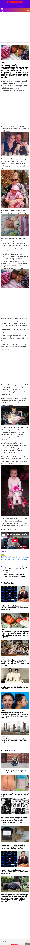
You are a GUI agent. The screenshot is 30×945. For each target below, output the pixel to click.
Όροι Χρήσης (6, 941)
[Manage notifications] (27, 942)
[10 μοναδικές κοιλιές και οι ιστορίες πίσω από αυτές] (15, 783)
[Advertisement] (15, 27)
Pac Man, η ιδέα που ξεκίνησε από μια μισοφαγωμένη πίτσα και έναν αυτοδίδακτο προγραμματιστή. (14, 607)
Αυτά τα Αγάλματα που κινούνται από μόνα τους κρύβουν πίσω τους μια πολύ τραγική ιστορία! (14, 740)
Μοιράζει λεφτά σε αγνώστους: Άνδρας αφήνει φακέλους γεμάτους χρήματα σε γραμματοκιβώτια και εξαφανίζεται (13, 846)
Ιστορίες (3, 603)
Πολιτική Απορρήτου (15, 941)
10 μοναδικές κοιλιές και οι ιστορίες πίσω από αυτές (15, 795)
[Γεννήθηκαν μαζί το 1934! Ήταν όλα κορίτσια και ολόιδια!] (15, 675)
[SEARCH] (28, 10)
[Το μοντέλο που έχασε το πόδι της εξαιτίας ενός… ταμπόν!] (15, 760)
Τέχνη (8, 736)
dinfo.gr (3, 552)
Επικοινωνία (24, 941)
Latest (15, 6)
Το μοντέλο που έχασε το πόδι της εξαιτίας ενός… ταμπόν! (14, 771)
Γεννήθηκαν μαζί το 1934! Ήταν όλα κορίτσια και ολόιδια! (14, 688)
